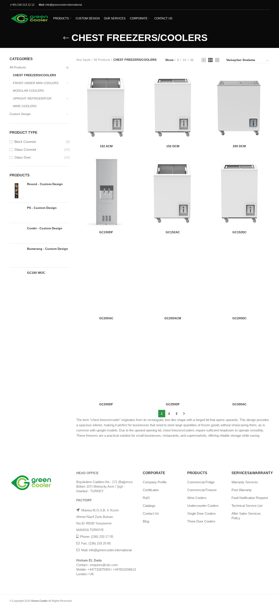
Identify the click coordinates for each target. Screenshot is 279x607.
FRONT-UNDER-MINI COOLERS (35, 83)
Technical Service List (246, 505)
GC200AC (106, 318)
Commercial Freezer (202, 490)
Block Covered (25, 142)
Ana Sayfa (83, 59)
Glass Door (22, 157)
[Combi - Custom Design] (17, 233)
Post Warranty (241, 490)
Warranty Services (244, 482)
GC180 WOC (36, 272)
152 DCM (172, 146)
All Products (18, 67)
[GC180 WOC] (17, 275)
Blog (146, 521)
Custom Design (20, 114)
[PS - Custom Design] (17, 213)
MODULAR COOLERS (28, 90)
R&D (146, 498)
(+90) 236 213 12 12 (22, 4)
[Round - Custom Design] (17, 190)
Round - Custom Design (45, 184)
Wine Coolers (196, 498)
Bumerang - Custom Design (47, 248)
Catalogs (149, 505)
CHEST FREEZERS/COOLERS (34, 75)
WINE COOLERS (24, 106)
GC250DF (173, 404)
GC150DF (106, 232)
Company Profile (155, 482)
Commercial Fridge (200, 482)
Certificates (151, 490)
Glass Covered (25, 149)
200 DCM (239, 146)
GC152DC (239, 232)
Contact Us (151, 513)
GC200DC (239, 318)
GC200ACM (172, 318)
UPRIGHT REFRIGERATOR (32, 98)
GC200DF (106, 404)
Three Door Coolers (201, 521)
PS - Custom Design (42, 208)
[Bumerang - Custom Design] (17, 255)
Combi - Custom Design (44, 228)
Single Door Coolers (201, 513)
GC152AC (173, 232)
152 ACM (106, 146)
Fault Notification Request (249, 498)
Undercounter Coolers (203, 505)
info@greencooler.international (63, 4)
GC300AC (239, 404)
